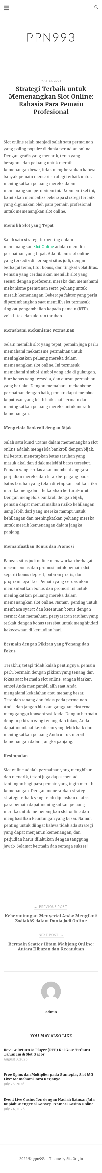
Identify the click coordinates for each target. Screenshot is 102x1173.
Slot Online (43, 246)
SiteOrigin (74, 1159)
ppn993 (51, 37)
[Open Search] (96, 7)
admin (51, 1012)
